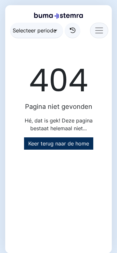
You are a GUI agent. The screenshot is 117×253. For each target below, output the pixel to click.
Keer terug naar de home (58, 143)
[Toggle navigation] (99, 30)
